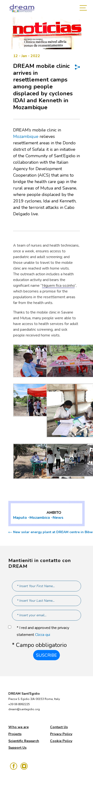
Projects (14, 734)
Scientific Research (23, 741)
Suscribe (46, 655)
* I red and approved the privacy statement (43, 631)
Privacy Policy (61, 734)
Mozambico (40, 517)
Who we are (18, 727)
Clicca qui (42, 634)
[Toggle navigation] (84, 8)
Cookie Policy (61, 741)
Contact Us (59, 727)
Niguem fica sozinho (58, 285)
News (58, 517)
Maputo (20, 517)
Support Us (17, 747)
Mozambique (25, 136)
